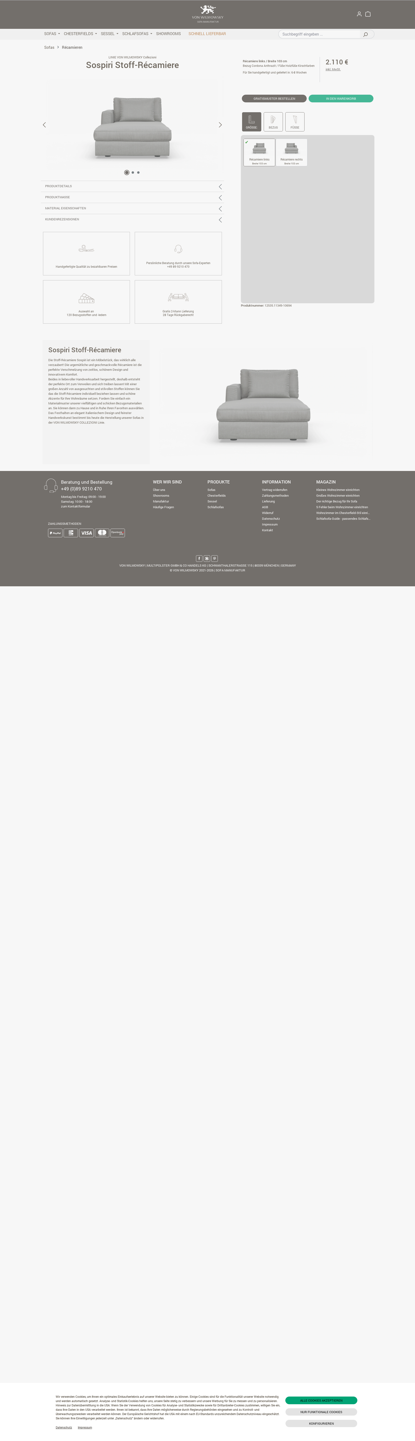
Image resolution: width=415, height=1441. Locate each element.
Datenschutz (64, 1427)
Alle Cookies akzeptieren (321, 1400)
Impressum (85, 1427)
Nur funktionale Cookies (321, 1412)
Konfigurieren (321, 1423)
